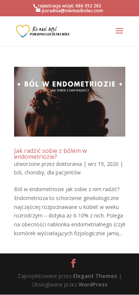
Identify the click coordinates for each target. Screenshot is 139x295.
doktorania (69, 163)
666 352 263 (88, 6)
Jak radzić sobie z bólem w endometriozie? (50, 154)
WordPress (93, 284)
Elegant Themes (95, 275)
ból (17, 172)
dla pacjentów (64, 172)
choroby (34, 172)
